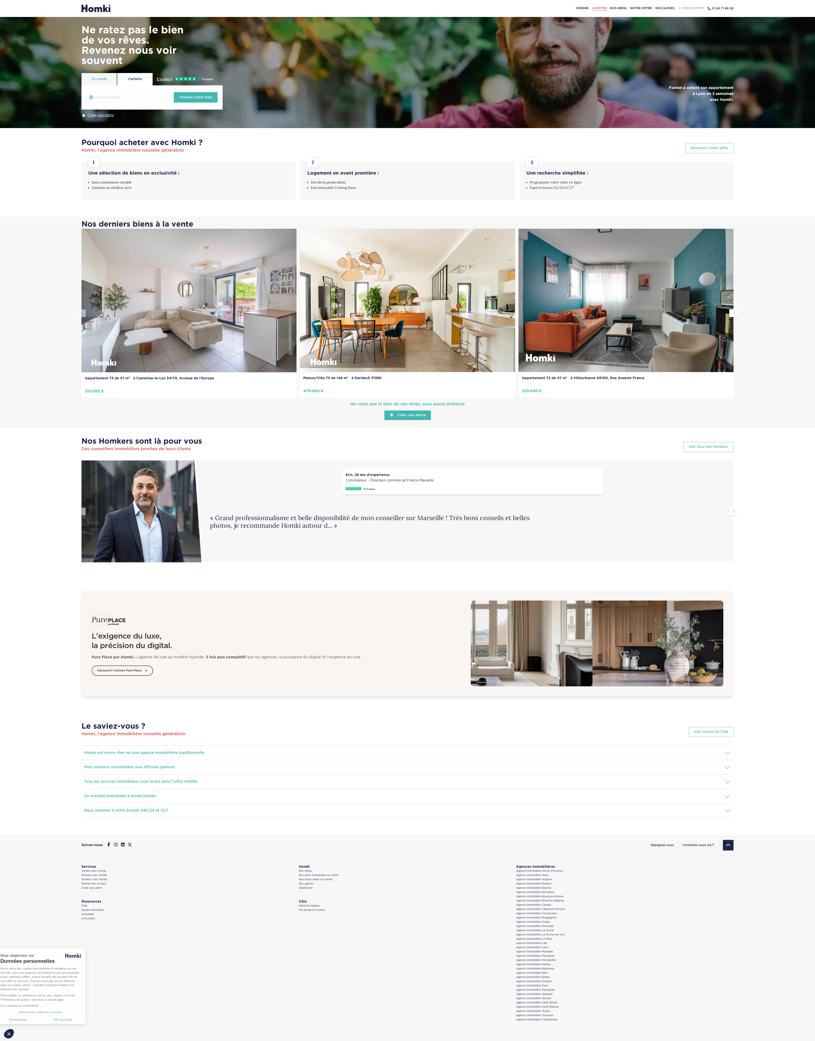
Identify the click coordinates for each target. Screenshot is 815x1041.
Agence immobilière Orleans (534, 981)
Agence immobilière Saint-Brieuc (537, 1003)
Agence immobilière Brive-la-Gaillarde (540, 901)
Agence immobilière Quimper (534, 994)
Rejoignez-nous (662, 845)
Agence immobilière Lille (531, 943)
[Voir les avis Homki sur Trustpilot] (473, 488)
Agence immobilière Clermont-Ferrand (540, 909)
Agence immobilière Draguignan (536, 918)
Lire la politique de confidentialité (27, 1005)
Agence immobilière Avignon (534, 879)
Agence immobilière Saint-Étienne (537, 1007)
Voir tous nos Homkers (708, 447)
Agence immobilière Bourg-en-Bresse (539, 896)
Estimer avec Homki (94, 875)
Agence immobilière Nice (532, 973)
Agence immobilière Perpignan (535, 990)
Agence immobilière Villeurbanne (537, 1019)
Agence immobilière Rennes (533, 998)
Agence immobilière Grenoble (535, 926)
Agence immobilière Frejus (533, 922)
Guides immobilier (93, 910)
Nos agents (306, 884)
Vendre (582, 8)
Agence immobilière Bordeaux (535, 892)
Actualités (88, 914)
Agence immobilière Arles (532, 875)
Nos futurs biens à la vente (315, 879)
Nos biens (618, 8)
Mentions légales (309, 906)
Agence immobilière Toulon (533, 1011)
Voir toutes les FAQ (711, 731)
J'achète (135, 79)
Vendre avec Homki (94, 871)
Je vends (99, 79)
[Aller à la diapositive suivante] (733, 313)
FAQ (84, 906)
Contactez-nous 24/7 (698, 845)
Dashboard (306, 888)
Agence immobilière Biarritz (533, 888)
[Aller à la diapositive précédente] (81, 313)
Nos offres (305, 871)
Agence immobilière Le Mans (534, 939)
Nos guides (665, 8)
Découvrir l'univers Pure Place (119, 670)
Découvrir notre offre (709, 148)
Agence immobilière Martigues (535, 956)
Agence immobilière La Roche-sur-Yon (540, 935)
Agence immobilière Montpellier (536, 960)
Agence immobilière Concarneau (536, 913)
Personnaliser (26, 1019)
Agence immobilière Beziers (533, 884)
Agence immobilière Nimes (533, 977)
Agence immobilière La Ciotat (535, 930)
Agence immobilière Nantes (533, 964)
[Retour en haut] (728, 845)
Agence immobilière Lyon (532, 947)
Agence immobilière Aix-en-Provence (539, 871)
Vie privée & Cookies (312, 910)
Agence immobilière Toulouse (534, 1015)
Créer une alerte (100, 115)
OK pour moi (71, 1019)
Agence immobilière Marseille (534, 952)
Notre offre (641, 8)
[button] (9, 1034)
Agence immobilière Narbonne (535, 969)
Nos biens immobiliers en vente (318, 875)
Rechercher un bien (94, 884)
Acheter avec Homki (94, 879)
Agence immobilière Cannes (533, 905)
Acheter (599, 8)
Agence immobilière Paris (532, 986)
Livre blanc (88, 918)
